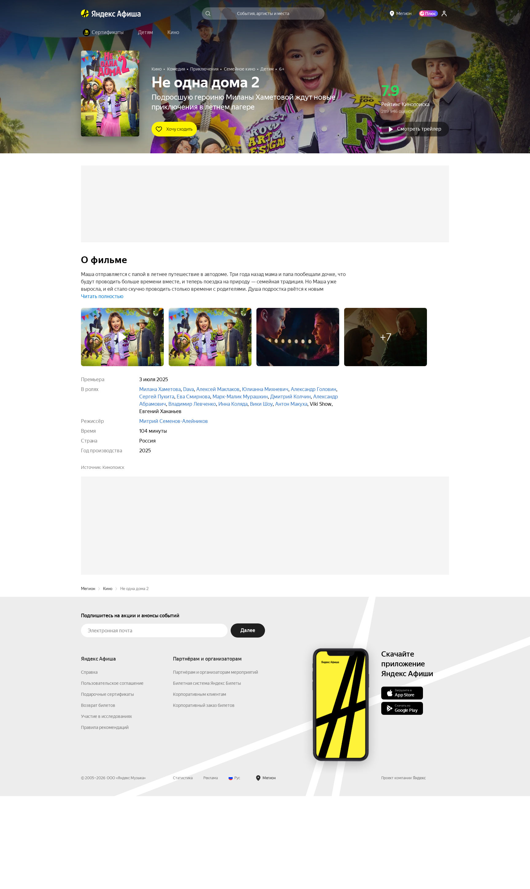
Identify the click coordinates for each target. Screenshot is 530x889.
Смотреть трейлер (419, 129)
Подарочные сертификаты (107, 787)
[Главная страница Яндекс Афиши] (85, 13)
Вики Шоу (261, 404)
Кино (107, 681)
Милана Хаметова (160, 389)
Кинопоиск (113, 467)
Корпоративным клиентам (199, 787)
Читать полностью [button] (102, 296)
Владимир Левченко (192, 404)
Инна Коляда (233, 404)
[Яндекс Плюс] (428, 13)
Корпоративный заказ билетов (204, 798)
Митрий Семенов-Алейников (173, 421)
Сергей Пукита (156, 397)
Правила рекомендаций (105, 820)
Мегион (88, 681)
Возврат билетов (98, 798)
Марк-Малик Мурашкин (240, 397)
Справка (89, 765)
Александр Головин (313, 389)
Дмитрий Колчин (290, 397)
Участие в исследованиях (106, 809)
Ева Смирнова (193, 397)
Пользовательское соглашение (112, 776)
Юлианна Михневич (265, 389)
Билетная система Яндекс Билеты (207, 776)
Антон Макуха (291, 404)
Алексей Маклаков (218, 389)
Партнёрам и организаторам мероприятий (215, 765)
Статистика (183, 871)
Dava (188, 389)
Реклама (210, 871)
